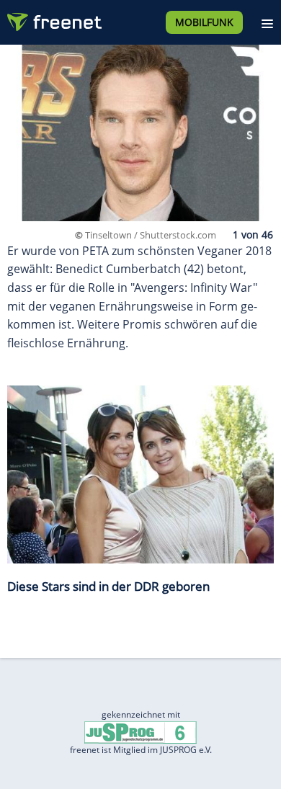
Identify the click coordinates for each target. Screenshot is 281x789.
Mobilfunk (204, 22)
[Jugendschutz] (140, 732)
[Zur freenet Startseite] (53, 18)
